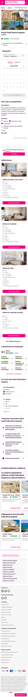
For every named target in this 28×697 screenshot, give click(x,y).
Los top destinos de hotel (7, 654)
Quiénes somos (5, 604)
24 (4, 87)
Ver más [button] (5, 411)
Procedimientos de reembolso (8, 633)
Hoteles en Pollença (8, 576)
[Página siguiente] (25, 555)
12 (10, 79)
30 (23, 87)
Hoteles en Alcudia (7, 567)
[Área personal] (26, 2)
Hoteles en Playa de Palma (9, 562)
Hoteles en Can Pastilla (8, 571)
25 (7, 87)
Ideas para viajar (5, 662)
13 (14, 79)
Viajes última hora (5, 660)
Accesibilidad (4, 643)
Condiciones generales (6, 607)
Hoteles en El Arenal (8, 565)
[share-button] (21, 12)
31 (4, 90)
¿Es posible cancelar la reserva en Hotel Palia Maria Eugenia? (13, 452)
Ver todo (4, 133)
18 (7, 83)
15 (20, 79)
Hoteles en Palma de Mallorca (10, 560)
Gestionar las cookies (6, 614)
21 (17, 83)
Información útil (5, 638)
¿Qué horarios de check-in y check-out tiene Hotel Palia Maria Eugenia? (13, 427)
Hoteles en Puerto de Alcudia (10, 578)
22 (20, 83)
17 (4, 83)
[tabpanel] (14, 571)
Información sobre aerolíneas (8, 636)
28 (17, 87)
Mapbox (16, 137)
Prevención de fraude (6, 646)
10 (4, 79)
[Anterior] (4, 66)
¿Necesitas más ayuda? (12, 458)
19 (10, 83)
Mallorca (3, 7)
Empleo (3, 617)
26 (10, 87)
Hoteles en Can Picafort (8, 580)
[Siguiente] (23, 66)
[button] (12, 20)
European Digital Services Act (8, 641)
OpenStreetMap (23, 137)
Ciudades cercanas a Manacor (10, 555)
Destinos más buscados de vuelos (9, 652)
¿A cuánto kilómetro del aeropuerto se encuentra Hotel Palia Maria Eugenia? (13, 435)
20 (14, 83)
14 (17, 79)
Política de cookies (5, 612)
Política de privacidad (6, 609)
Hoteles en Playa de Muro (9, 574)
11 (7, 79)
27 (14, 87)
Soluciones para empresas (7, 625)
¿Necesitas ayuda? (5, 631)
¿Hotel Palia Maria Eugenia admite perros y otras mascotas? (13, 443)
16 (23, 79)
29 (20, 87)
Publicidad (3, 620)
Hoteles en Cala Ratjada (8, 569)
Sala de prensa (4, 622)
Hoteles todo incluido (6, 657)
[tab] (11, 555)
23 (23, 83)
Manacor (10, 7)
